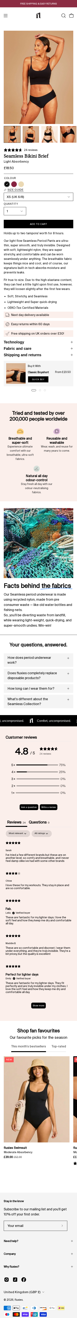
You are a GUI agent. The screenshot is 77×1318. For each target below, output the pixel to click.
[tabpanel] (38, 921)
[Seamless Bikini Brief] (12, 134)
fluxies (19, 1299)
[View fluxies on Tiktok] (15, 1279)
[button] (63, 15)
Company (10, 1253)
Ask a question (29, 807)
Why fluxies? (11, 1266)
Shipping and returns (22, 355)
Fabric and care (17, 348)
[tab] (39, 822)
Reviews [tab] (16, 822)
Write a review (48, 807)
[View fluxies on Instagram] (6, 1279)
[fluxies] (38, 15)
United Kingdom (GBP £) (22, 1292)
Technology (14, 342)
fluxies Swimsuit (15, 1147)
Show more (38, 1005)
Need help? (11, 1241)
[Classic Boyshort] (16, 373)
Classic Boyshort (38, 372)
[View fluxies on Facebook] (24, 1279)
